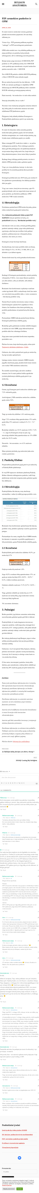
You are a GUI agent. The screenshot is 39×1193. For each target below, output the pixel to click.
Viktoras (13, 817)
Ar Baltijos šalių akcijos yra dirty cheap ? (18, 752)
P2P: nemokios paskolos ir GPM (16, 20)
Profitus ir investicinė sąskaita (13, 1143)
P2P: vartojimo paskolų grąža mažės (15, 1139)
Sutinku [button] (20, 1189)
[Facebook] (19, 1157)
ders (12, 943)
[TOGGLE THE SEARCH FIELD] (36, 4)
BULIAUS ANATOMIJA (19, 4)
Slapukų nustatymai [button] (8, 1189)
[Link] (19, 783)
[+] (23, 783)
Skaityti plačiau (7, 1185)
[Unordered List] (13, 783)
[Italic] (4, 783)
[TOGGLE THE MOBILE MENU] (3, 4)
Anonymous (14, 1010)
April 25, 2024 (6, 27)
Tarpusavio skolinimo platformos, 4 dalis (15, 347)
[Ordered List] (10, 783)
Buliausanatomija (8, 815)
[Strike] (8, 783)
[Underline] (6, 783)
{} (21, 783)
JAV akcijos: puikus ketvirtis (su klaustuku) (17, 1134)
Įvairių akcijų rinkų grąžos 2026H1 (14, 1130)
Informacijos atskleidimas (21, 741)
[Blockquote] (15, 783)
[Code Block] (17, 783)
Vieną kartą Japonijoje (10, 1147)
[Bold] (2, 783)
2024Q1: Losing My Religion (26, 760)
